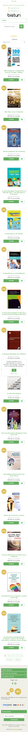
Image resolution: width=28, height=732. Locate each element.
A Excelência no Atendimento (14, 273)
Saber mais (14, 373)
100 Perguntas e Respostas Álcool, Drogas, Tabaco (14, 71)
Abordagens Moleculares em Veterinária (14, 474)
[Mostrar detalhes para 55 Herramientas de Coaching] (14, 138)
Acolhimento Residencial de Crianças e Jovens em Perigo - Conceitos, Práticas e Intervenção (14, 638)
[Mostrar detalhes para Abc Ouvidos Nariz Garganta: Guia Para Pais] (14, 419)
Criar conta (9, 5)
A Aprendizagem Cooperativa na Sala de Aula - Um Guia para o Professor (14, 192)
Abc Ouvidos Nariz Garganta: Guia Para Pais (14, 433)
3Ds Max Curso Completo (14, 112)
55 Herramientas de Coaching (14, 151)
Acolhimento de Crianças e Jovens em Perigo (14, 596)
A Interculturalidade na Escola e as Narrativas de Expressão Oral (14, 313)
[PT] (13, 1)
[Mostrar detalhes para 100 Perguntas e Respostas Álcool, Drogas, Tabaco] (14, 57)
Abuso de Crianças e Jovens (14, 515)
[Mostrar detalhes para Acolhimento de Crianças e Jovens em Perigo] (14, 582)
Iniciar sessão (20, 5)
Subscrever (14, 719)
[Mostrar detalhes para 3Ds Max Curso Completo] (14, 98)
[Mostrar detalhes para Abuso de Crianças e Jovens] (14, 501)
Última (18, 659)
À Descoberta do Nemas (14, 233)
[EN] (15, 1)
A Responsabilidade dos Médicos (14, 354)
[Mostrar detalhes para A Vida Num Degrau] (14, 380)
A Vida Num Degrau (14, 393)
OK (14, 370)
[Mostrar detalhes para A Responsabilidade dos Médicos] (14, 340)
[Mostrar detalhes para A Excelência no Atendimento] (14, 260)
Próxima (9, 659)
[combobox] (11, 26)
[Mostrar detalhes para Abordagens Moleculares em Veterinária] (14, 460)
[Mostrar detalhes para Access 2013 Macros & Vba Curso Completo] (14, 541)
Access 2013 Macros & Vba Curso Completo (14, 555)
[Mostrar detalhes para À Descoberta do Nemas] (14, 220)
